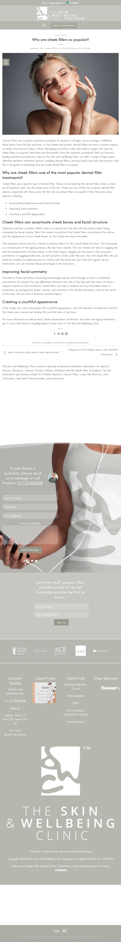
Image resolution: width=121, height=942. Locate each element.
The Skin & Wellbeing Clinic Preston (75, 48)
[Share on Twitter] (58, 333)
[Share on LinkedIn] (66, 333)
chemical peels (79, 160)
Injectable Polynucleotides (31, 378)
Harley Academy (76, 721)
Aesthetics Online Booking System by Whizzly (85, 866)
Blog (100, 937)
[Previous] (40, 711)
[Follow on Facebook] (24, 561)
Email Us (15, 708)
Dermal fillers (9, 140)
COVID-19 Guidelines (29, 937)
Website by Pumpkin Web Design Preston (34, 866)
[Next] (48, 711)
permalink (84, 342)
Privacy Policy (90, 937)
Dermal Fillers (60, 35)
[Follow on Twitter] (32, 561)
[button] (44, 25)
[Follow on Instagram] (13, 425)
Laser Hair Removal (91, 374)
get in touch (8, 323)
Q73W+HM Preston (15, 734)
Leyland (29, 370)
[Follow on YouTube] (36, 561)
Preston (6, 370)
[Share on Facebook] (54, 333)
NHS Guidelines (75, 695)
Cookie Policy (77, 937)
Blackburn (60, 370)
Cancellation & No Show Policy (55, 937)
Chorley (39, 370)
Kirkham (49, 370)
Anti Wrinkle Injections (50, 374)
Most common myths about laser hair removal (33, 352)
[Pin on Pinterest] (62, 333)
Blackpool (17, 370)
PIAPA (75, 703)
